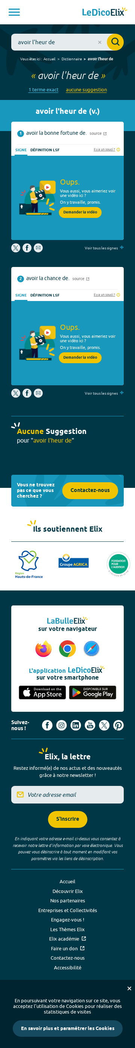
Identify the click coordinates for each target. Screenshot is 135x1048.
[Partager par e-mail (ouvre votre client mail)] (38, 250)
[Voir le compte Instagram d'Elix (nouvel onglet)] (61, 725)
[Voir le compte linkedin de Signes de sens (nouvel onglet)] (75, 725)
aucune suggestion (86, 89)
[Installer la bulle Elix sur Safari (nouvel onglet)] (91, 649)
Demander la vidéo (80, 212)
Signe (21, 150)
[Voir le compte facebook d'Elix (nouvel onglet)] (47, 725)
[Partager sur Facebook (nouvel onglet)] (27, 250)
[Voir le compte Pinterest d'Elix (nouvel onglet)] (118, 725)
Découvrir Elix (67, 891)
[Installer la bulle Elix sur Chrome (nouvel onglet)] (68, 649)
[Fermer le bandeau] (129, 988)
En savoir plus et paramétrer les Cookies (67, 1028)
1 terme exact (43, 89)
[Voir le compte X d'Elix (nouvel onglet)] (104, 725)
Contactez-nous (90, 490)
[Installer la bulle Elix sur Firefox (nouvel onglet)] (44, 649)
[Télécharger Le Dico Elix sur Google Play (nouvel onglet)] (92, 693)
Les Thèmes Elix (67, 929)
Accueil (50, 59)
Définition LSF (45, 150)
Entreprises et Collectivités (67, 910)
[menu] (14, 12)
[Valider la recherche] (115, 42)
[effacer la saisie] (100, 42)
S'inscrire (67, 819)
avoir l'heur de (100, 59)
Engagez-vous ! (67, 920)
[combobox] (67, 42)
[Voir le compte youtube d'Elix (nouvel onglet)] (90, 725)
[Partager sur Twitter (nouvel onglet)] (16, 250)
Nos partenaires (67, 900)
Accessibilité (67, 967)
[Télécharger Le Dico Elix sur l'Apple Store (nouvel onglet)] (42, 693)
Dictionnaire (72, 59)
